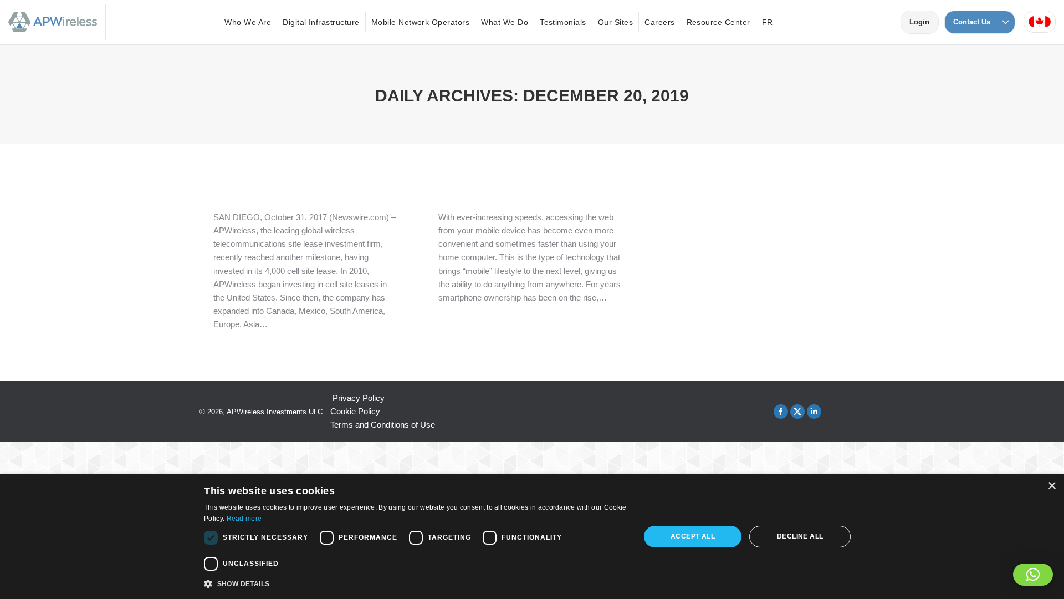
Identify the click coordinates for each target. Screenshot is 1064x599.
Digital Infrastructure (321, 22)
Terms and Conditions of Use (382, 424)
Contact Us (971, 22)
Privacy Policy (358, 398)
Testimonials (563, 22)
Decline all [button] (800, 536)
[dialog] (532, 536)
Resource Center (718, 22)
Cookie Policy (355, 411)
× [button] (1051, 486)
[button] (1033, 575)
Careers (659, 22)
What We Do (504, 22)
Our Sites (615, 22)
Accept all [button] (693, 536)
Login (923, 22)
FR (767, 22)
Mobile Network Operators (420, 22)
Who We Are (247, 22)
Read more (244, 518)
